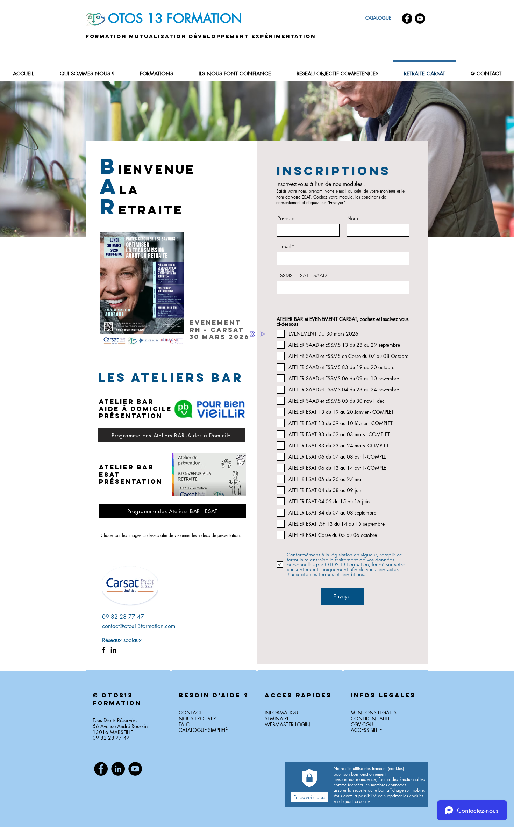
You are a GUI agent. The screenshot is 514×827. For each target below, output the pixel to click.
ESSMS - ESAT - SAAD (302, 275)
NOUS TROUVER (197, 718)
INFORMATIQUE (283, 712)
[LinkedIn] (113, 650)
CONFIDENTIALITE (371, 718)
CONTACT (190, 712)
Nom (352, 218)
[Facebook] (407, 18)
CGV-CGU (362, 724)
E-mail (284, 246)
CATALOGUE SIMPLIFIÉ (203, 730)
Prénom (285, 218)
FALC (184, 724)
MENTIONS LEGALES (374, 712)
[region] (128, 716)
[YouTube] (420, 18)
